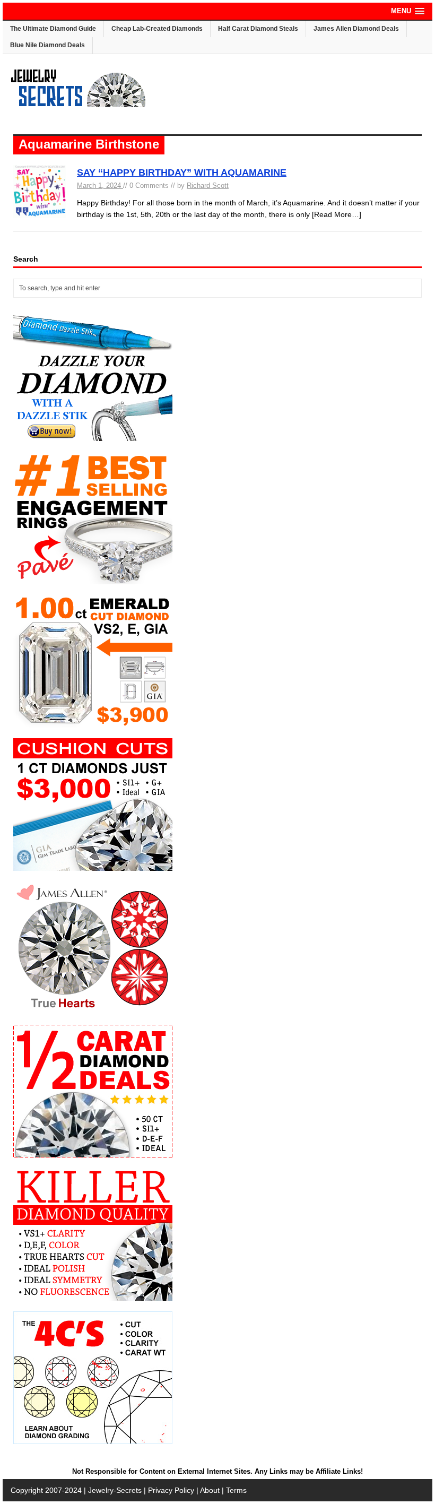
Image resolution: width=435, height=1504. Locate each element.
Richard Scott (208, 185)
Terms (236, 1490)
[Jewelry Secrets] (78, 104)
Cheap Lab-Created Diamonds (157, 28)
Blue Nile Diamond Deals (47, 45)
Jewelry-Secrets (115, 1490)
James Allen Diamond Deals (356, 28)
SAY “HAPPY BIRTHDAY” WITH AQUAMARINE (181, 172)
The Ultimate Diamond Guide (53, 28)
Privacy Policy (171, 1490)
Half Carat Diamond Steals (258, 28)
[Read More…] (336, 214)
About (210, 1490)
